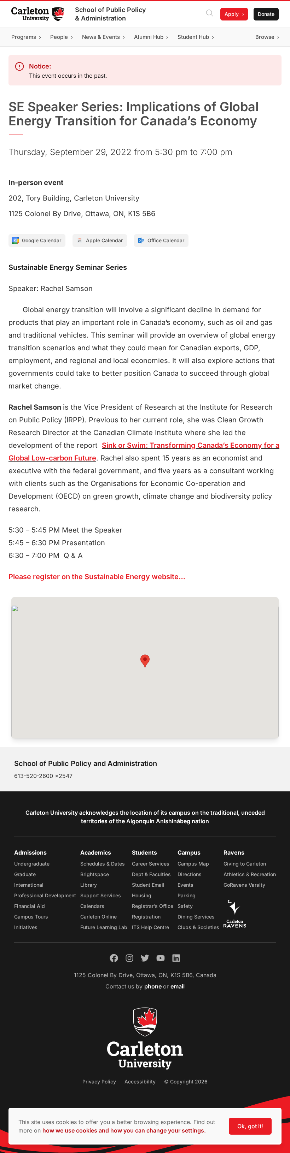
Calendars (92, 906)
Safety (185, 906)
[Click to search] (209, 14)
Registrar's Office (152, 906)
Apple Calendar (104, 240)
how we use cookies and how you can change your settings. (124, 1130)
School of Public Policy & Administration (110, 14)
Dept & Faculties (151, 874)
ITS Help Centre (150, 927)
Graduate (25, 874)
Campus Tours (31, 917)
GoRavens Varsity (244, 885)
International (29, 885)
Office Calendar (165, 240)
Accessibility (140, 1081)
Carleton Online (98, 917)
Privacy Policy (99, 1081)
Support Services (100, 895)
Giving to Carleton (245, 864)
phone (153, 986)
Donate (266, 14)
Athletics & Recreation (250, 874)
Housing (141, 895)
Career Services (150, 864)
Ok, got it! (250, 1126)
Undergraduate (32, 864)
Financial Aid (29, 906)
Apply (232, 14)
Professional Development (45, 895)
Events (185, 885)
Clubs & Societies (198, 927)
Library (88, 885)
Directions (190, 874)
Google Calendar (41, 240)
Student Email (148, 885)
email (177, 986)
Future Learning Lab (103, 927)
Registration (146, 917)
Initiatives (25, 927)
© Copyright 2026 (186, 1081)
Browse (264, 37)
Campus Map (193, 864)
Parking (187, 895)
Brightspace (94, 874)
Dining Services (196, 917)
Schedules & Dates (102, 864)
